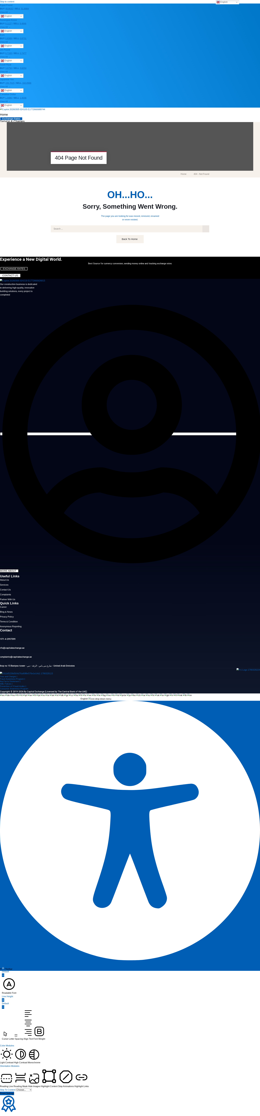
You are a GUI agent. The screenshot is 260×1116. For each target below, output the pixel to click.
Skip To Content (7, 1090)
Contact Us (10, 275)
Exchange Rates (11, 118)
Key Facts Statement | (10, 681)
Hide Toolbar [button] (6, 969)
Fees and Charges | (8, 676)
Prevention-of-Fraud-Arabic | (13, 686)
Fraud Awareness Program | (12, 679)
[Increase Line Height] (3, 1000)
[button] (9, 986)
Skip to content (7, 2)
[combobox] (96, 697)
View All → (5, 12)
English (8, 16)
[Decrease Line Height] (3, 1007)
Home (4, 114)
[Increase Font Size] (3, 968)
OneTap (16, 965)
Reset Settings (7, 1093)
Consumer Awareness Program (14, 688)
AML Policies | (6, 684)
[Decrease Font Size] (3, 975)
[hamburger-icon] (259, 111)
